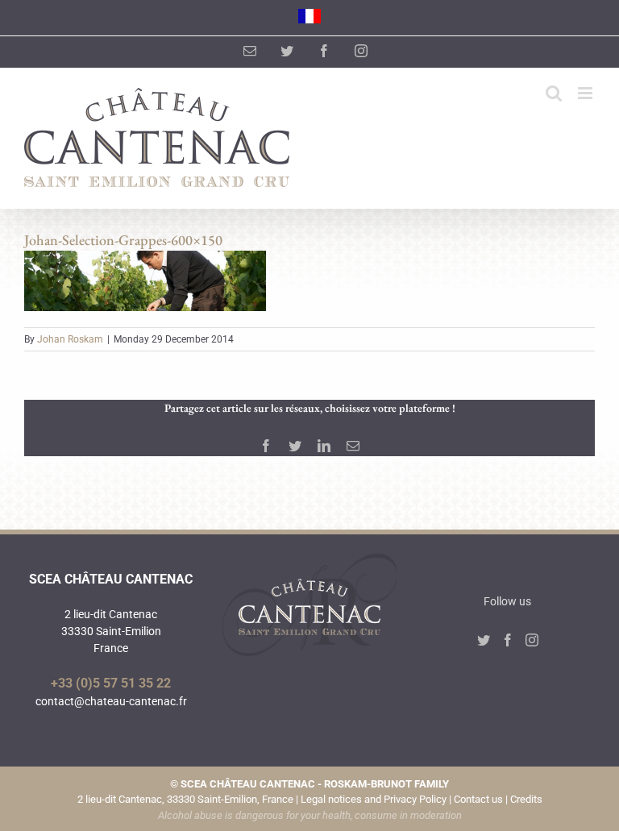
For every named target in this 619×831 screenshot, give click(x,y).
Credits (526, 799)
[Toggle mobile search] (554, 93)
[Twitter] (483, 640)
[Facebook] (507, 640)
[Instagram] (532, 640)
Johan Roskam (70, 339)
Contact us (478, 799)
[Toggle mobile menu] (586, 93)
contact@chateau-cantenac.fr (111, 701)
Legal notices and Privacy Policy (374, 799)
